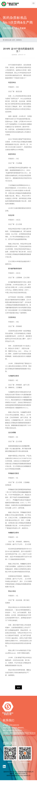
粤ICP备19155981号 (21, 773)
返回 (18, 687)
